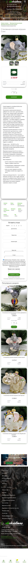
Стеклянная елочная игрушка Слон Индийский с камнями (14, 434)
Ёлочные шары (5, 510)
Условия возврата (6, 478)
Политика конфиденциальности (8, 537)
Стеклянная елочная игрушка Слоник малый (14, 357)
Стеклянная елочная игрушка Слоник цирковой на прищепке (14, 313)
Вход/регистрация (6, 518)
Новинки (4, 492)
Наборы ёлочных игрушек (8, 500)
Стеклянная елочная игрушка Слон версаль (14, 395)
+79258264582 (18, 9)
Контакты (4, 483)
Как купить (4, 473)
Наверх (2, 544)
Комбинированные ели (7, 515)
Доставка (4, 475)
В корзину (14, 97)
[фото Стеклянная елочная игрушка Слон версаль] (14, 381)
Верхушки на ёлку (6, 505)
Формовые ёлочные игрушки (9, 497)
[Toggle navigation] (25, 1)
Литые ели (4, 513)
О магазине (5, 480)
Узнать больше (3, 556)
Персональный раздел (6, 536)
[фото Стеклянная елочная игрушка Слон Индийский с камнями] (14, 419)
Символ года (5, 489)
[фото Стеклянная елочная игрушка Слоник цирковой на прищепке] (14, 298)
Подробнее (9, 463)
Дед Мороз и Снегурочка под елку (10, 508)
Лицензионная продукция (8, 495)
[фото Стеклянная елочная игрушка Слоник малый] (14, 343)
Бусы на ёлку (5, 502)
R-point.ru (25, 547)
